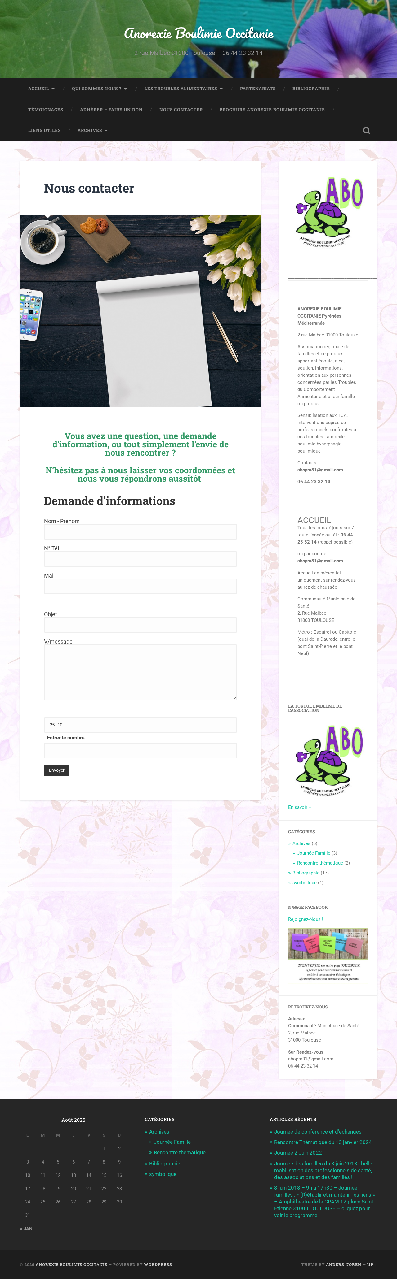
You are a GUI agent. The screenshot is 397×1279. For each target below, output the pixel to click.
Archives (90, 130)
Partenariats (258, 88)
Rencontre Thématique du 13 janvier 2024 (323, 1142)
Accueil (38, 88)
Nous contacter (181, 109)
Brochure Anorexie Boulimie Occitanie (272, 109)
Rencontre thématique (320, 863)
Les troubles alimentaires (181, 88)
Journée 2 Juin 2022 (298, 1153)
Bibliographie (311, 88)
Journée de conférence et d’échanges (318, 1132)
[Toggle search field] (366, 130)
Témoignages (45, 109)
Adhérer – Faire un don (111, 109)
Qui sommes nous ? (97, 88)
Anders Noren (343, 1264)
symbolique (304, 883)
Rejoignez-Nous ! (305, 919)
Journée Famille (313, 853)
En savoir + (299, 807)
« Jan (26, 1229)
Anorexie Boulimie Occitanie (198, 33)
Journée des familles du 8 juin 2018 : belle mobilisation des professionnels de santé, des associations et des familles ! (323, 1170)
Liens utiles (44, 130)
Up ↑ (372, 1264)
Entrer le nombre (66, 738)
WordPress (158, 1264)
